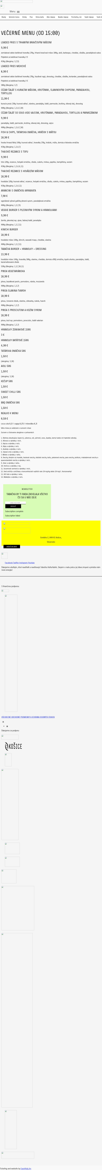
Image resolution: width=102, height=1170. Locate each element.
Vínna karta (40, 17)
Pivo (31, 17)
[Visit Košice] (8, 765)
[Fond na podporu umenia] (5, 591)
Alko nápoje (51, 17)
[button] (15, 11)
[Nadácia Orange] (9, 839)
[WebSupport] (12, 866)
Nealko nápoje (63, 17)
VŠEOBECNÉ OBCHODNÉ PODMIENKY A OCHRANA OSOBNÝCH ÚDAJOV (28, 717)
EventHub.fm (26, 1169)
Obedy (3, 17)
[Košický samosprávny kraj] (9, 739)
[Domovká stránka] (16, 1)
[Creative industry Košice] (12, 853)
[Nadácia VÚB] (11, 1148)
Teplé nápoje (89, 17)
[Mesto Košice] (13, 750)
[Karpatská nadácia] (8, 882)
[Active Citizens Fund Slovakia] (11, 711)
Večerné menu (14, 17)
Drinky (24, 17)
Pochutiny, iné (76, 17)
